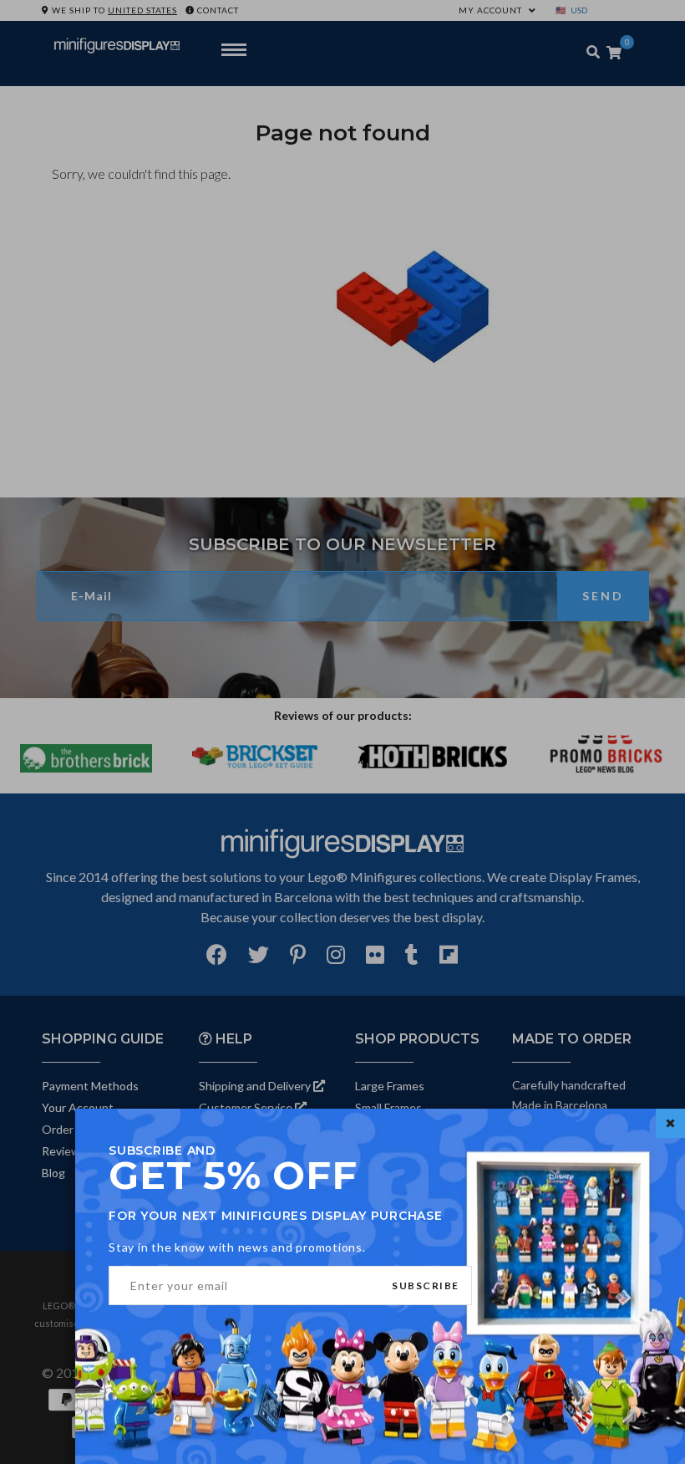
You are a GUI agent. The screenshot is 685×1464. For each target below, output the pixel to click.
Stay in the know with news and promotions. (237, 1247)
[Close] (670, 1123)
